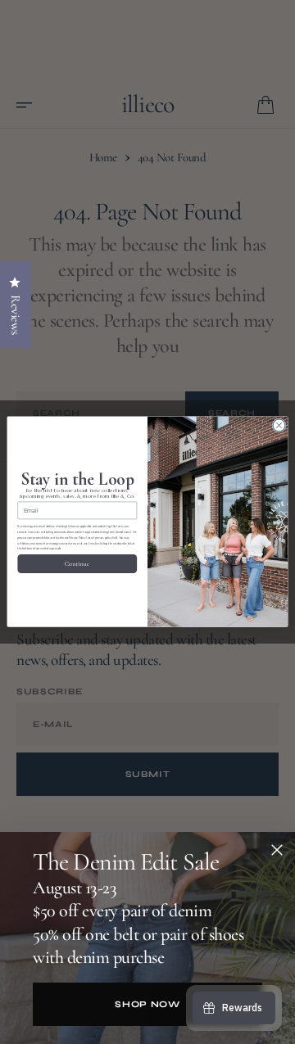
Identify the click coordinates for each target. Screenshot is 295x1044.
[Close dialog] (279, 425)
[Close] (277, 850)
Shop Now (147, 1004)
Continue (77, 563)
